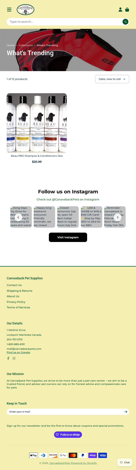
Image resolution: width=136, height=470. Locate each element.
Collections (26, 45)
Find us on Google (18, 352)
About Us (13, 296)
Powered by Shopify (84, 463)
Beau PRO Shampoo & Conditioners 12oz (37, 128)
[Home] (25, 10)
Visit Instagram (68, 237)
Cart (127, 9)
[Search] (126, 22)
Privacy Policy (16, 302)
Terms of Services (18, 307)
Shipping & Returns (19, 290)
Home (11, 45)
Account (120, 9)
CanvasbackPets (59, 463)
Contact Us (14, 285)
